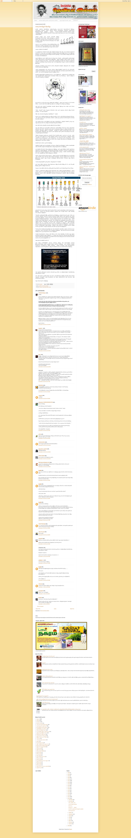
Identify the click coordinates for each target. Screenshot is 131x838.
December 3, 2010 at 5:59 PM (44, 604)
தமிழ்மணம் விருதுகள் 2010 (41, 746)
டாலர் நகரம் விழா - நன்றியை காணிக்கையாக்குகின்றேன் (84, 141)
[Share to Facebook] (51, 284)
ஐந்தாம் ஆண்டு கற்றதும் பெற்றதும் (42, 745)
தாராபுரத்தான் (41, 590)
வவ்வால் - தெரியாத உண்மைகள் (47, 676)
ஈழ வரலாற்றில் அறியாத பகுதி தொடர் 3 (43, 731)
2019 (69, 783)
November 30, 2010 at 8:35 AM (44, 556)
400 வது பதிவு (39, 753)
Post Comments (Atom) (45, 610)
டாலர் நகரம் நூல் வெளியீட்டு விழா (42, 724)
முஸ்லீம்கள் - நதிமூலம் (83, 128)
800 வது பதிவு (39, 764)
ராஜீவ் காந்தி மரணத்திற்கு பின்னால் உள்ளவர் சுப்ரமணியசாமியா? (47, 699)
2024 (69, 775)
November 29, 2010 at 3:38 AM (44, 391)
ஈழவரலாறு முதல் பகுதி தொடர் (42, 725)
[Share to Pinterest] (52, 284)
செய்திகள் (38, 721)
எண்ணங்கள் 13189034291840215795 (46, 402)
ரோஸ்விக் (40, 597)
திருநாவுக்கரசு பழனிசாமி (43, 448)
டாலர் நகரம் (38, 738)
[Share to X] (49, 284)
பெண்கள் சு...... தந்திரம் (73, 807)
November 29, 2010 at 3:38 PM (44, 534)
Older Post (72, 608)
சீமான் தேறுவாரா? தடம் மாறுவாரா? (42, 695)
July (69, 817)
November (71, 801)
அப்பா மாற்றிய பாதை (72, 802)
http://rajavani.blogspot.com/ (44, 462)
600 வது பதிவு (39, 762)
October (70, 812)
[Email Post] (45, 284)
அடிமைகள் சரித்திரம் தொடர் (41, 730)
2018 (69, 785)
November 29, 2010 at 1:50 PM (44, 480)
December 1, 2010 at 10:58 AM (44, 587)
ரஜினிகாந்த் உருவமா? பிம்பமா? (84, 153)
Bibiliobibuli (41, 385)
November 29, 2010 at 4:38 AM (44, 398)
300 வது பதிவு (39, 752)
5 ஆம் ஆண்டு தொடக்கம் (41, 756)
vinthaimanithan (42, 442)
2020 (69, 782)
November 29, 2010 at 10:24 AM (44, 445)
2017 (69, 787)
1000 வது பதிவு (39, 749)
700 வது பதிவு (39, 763)
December (71, 799)
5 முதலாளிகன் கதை (40, 742)
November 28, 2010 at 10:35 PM (44, 324)
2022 (69, 779)
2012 (69, 795)
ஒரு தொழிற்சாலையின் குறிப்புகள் (42, 727)
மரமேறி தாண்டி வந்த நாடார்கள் (84, 109)
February (70, 822)
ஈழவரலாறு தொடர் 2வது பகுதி (41, 735)
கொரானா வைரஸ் (39, 723)
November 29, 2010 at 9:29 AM (44, 438)
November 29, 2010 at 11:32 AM (44, 458)
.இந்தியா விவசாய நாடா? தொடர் (42, 737)
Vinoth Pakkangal (42, 523)
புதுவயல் (38, 741)
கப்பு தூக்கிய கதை (82, 122)
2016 (69, 788)
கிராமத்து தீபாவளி (72, 810)
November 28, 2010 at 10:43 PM (44, 350)
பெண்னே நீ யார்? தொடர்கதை (43, 285)
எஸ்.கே (40, 434)
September (71, 814)
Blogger (70, 829)
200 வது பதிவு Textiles (40, 750)
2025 (69, 774)
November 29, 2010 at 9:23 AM (44, 430)
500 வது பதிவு (39, 757)
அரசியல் (38, 720)
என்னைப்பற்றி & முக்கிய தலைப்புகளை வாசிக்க (48, 20)
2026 (69, 772)
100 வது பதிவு (39, 748)
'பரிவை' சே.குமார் (41, 531)
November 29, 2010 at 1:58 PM (44, 528)
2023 (69, 777)
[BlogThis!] (48, 284)
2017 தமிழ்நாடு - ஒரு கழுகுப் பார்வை (48, 689)
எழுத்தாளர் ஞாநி (39, 767)
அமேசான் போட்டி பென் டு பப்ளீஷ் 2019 (43, 766)
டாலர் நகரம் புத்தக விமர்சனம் (41, 739)
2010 (69, 798)
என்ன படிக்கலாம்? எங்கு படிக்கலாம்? (48, 682)
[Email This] (47, 284)
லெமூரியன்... (41, 328)
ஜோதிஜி (40, 470)
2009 (69, 825)
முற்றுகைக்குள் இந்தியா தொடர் (42, 732)
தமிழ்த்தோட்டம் (41, 560)
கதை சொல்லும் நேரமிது (42, 26)
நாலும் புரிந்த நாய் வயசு (46, 702)
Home (35, 20)
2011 (69, 796)
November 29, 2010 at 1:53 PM (44, 498)
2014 (69, 791)
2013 (69, 793)
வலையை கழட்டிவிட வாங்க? (84, 147)
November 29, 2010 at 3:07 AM (44, 381)
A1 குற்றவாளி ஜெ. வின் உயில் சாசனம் (48, 656)
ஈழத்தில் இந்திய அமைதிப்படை (42, 728)
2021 (69, 780)
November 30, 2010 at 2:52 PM (44, 580)
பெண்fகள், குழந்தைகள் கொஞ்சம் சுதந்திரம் (76, 808)
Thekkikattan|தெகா (42, 292)
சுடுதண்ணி (41, 538)
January (70, 823)
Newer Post (38, 608)
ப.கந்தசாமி (40, 395)
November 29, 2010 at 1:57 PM (44, 520)
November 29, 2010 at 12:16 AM (44, 366)
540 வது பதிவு (39, 759)
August (70, 815)
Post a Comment (40, 606)
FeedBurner (89, 184)
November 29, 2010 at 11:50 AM (44, 466)
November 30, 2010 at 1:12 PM (44, 563)
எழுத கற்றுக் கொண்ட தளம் (65, 20)
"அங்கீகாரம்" (75, 20)
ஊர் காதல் (44, 662)
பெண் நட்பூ (70, 805)
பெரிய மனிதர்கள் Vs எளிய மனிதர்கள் (85, 134)
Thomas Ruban (41, 455)
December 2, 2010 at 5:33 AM (44, 593)
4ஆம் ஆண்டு (39, 755)
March (70, 820)
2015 (69, 790)
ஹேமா (40, 354)
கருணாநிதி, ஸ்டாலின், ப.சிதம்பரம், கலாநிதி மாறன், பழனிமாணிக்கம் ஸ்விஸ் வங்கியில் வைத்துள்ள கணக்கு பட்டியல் (61, 709)
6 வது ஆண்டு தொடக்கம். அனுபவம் (43, 760)
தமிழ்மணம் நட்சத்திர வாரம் (41, 734)
